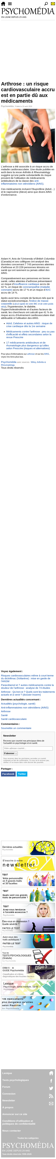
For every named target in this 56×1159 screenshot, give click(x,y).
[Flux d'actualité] (51, 1097)
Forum (6, 1086)
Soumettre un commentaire (16, 728)
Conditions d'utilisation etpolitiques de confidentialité (18, 1122)
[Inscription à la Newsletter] (52, 5)
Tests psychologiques (15, 1080)
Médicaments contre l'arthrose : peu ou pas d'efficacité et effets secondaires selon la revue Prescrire (30, 334)
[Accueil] (4, 5)
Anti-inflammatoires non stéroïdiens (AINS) (24, 707)
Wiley (33, 362)
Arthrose (6, 711)
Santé (4, 715)
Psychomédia (7, 106)
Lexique (7, 1073)
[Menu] (11, 5)
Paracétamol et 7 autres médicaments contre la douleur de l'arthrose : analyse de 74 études (27, 686)
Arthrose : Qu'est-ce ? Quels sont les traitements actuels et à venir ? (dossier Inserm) (28, 693)
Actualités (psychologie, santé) (18, 703)
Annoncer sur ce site (14, 1114)
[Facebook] (51, 1082)
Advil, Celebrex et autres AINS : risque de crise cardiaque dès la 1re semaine (29, 325)
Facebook (8, 774)
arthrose (31, 354)
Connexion (8, 1093)
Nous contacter (11, 1130)
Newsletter (8, 1100)
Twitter (22, 774)
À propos (7, 1107)
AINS (46, 354)
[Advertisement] (28, 49)
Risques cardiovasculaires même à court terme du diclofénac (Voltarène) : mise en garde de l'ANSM (27, 678)
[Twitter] (51, 1090)
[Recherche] (45, 5)
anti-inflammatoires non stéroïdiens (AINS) (22, 182)
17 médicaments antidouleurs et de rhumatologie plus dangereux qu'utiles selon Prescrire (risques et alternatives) (28, 345)
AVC (48, 289)
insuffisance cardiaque (26, 284)
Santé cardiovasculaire (14, 719)
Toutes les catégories (28, 1138)
